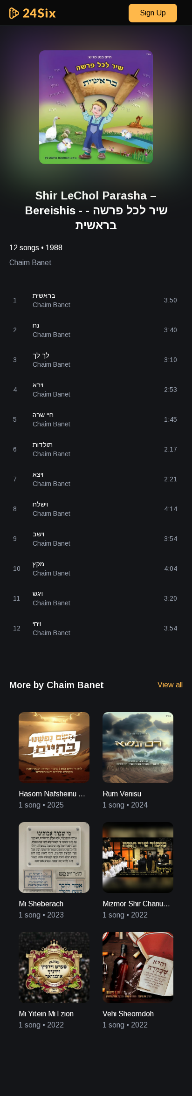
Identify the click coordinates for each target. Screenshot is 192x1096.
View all (170, 685)
